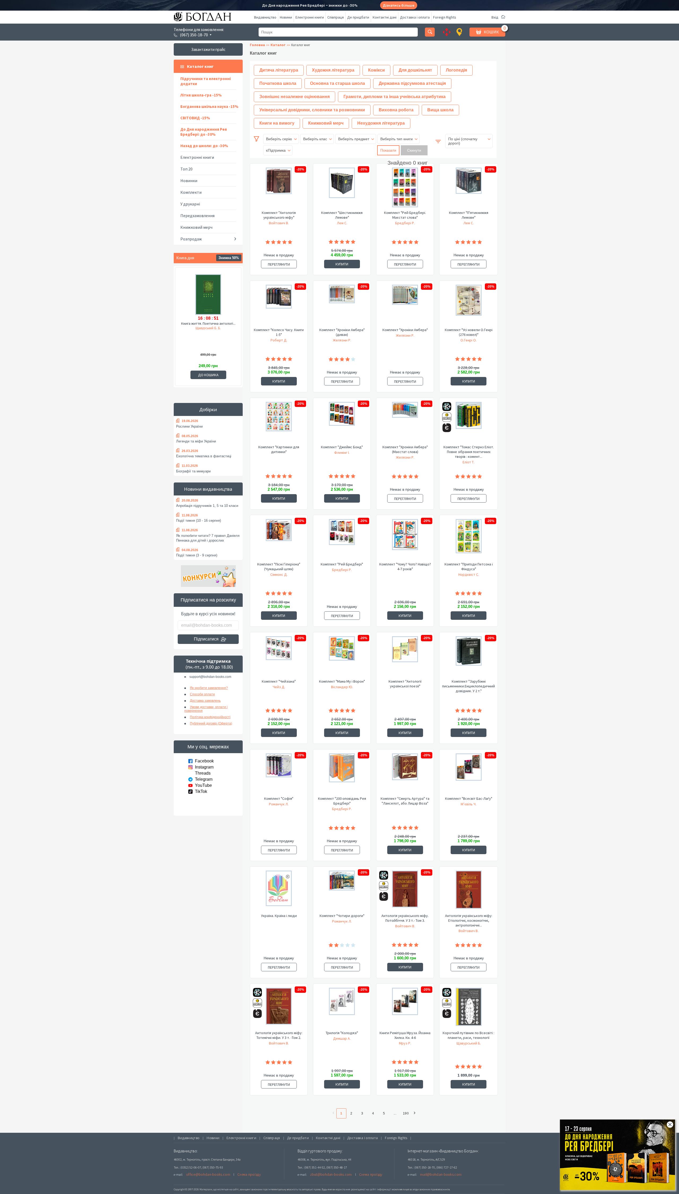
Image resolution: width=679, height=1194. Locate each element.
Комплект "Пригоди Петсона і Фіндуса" (469, 566)
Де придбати (358, 17)
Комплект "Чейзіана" (279, 681)
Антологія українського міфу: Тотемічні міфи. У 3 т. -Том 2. (278, 1035)
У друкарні (190, 204)
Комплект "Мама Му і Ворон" (342, 681)
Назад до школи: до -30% (204, 145)
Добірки (208, 409)
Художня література (333, 70)
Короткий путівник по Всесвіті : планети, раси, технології (468, 1035)
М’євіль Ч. (468, 804)
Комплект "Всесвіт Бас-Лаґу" (468, 798)
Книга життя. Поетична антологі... (208, 323)
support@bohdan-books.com (210, 677)
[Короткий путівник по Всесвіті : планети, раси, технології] (468, 1009)
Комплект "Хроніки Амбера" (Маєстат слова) (405, 449)
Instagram (204, 767)
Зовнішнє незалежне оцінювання (294, 96)
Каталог (278, 44)
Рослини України (189, 426)
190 (406, 1113)
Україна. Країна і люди (279, 915)
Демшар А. (342, 1038)
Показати (388, 150)
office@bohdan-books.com (208, 1174)
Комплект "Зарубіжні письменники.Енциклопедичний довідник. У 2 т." (468, 686)
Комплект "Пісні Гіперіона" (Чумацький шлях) (278, 566)
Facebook (204, 761)
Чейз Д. (279, 686)
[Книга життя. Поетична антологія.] (208, 293)
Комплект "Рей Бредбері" (342, 564)
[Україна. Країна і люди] (279, 892)
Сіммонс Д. (279, 574)
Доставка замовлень (205, 701)
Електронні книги (309, 17)
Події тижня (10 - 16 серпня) (198, 521)
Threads (203, 773)
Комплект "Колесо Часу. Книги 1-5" (279, 332)
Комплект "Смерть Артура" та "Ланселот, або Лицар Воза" (405, 801)
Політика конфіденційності (210, 717)
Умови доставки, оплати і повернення (206, 709)
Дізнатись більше (398, 5)
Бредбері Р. (405, 223)
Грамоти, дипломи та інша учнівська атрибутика (394, 96)
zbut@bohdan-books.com (331, 1174)
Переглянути (279, 264)
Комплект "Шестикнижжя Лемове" (342, 215)
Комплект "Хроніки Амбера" (405, 329)
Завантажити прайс (208, 49)
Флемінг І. (342, 452)
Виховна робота (396, 110)
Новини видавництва (208, 489)
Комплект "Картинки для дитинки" (278, 449)
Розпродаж (191, 239)
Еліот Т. (469, 462)
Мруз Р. (405, 1043)
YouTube (203, 785)
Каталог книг (200, 66)
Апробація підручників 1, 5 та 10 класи (207, 506)
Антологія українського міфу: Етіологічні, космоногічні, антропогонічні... (468, 920)
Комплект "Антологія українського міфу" (279, 215)
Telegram (203, 779)
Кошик (491, 31)
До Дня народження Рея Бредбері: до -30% (203, 132)
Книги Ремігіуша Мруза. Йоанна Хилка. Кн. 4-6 (405, 1035)
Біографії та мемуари (193, 471)
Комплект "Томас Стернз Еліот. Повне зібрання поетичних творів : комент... (468, 452)
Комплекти (191, 192)
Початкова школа (277, 83)
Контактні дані (385, 17)
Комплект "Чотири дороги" (342, 915)
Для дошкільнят (415, 70)
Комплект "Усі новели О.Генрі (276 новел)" (469, 332)
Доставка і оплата (415, 17)
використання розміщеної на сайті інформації (361, 1189)
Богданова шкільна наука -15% (209, 106)
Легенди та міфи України (196, 441)
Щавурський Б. (468, 1043)
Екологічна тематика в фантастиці (203, 456)
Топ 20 (186, 169)
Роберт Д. (279, 340)
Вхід (494, 17)
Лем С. (342, 223)
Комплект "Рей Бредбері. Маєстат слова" (405, 215)
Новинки (188, 180)
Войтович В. (279, 223)
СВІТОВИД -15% (195, 117)
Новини (286, 17)
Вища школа (440, 110)
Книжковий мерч (196, 227)
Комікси (376, 70)
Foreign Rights (444, 17)
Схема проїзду (249, 1174)
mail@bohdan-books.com (441, 1174)
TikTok (201, 791)
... (395, 1113)
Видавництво (265, 17)
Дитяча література (278, 70)
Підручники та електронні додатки (205, 81)
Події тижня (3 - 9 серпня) (196, 555)
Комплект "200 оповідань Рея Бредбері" (342, 801)
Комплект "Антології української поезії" (405, 683)
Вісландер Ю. (342, 686)
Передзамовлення (197, 215)
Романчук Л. (279, 804)
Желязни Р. (342, 340)
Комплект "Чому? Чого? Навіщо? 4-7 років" (405, 566)
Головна (257, 44)
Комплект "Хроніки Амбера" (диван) (342, 332)
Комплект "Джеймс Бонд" (342, 447)
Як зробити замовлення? (209, 688)
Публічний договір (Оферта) (211, 723)
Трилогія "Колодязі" (342, 1032)
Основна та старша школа (337, 83)
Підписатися (206, 639)
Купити (342, 264)
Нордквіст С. (468, 574)
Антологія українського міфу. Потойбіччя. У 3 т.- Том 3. (405, 918)
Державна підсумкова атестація (412, 83)
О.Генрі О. (468, 340)
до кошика (208, 374)
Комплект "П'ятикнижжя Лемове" (468, 215)
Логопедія (456, 70)
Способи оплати (202, 694)
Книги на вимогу (276, 123)
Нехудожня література (381, 123)
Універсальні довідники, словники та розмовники (312, 110)
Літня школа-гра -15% (201, 95)
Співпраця (335, 17)
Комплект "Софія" (278, 798)
